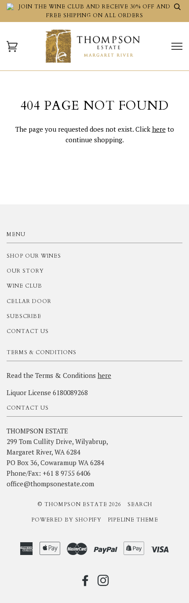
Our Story (25, 270)
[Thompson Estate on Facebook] (85, 583)
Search (139, 504)
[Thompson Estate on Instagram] (103, 583)
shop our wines (34, 255)
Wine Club (24, 285)
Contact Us (28, 331)
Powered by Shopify (66, 519)
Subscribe (24, 316)
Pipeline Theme (133, 519)
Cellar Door (29, 301)
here (159, 129)
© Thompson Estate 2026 (79, 504)
